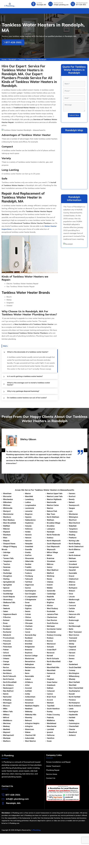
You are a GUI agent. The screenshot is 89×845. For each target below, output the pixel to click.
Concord (72, 606)
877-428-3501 (81, 5)
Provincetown (8, 638)
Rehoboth (7, 635)
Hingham (50, 679)
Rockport (7, 626)
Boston (50, 641)
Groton (72, 656)
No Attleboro (8, 685)
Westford (72, 520)
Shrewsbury (7, 600)
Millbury (6, 715)
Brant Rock (51, 697)
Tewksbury (73, 532)
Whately (72, 679)
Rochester (7, 632)
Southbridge (8, 594)
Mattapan (51, 626)
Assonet (28, 688)
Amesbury (29, 700)
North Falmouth (9, 676)
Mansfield (29, 496)
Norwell (50, 656)
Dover (27, 602)
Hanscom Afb (74, 614)
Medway (6, 726)
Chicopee (28, 623)
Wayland (6, 532)
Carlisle (72, 608)
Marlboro (7, 741)
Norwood (50, 653)
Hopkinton (29, 523)
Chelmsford (73, 579)
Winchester (73, 514)
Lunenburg (29, 499)
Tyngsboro (73, 529)
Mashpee (6, 738)
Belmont (28, 720)
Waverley (28, 718)
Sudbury (6, 570)
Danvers (72, 493)
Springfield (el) (9, 582)
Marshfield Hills (53, 667)
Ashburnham (30, 697)
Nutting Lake (74, 541)
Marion (28, 493)
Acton (71, 623)
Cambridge (51, 594)
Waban (27, 732)
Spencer (6, 588)
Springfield (7, 585)
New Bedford (8, 691)
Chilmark (28, 620)
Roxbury (50, 638)
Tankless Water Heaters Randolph (32, 59)
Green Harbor (52, 682)
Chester (72, 729)
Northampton (74, 703)
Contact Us (50, 778)
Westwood (51, 644)
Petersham (7, 647)
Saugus (72, 508)
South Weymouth (54, 544)
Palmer (6, 650)
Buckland (28, 638)
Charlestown (52, 617)
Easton (28, 588)
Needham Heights (32, 706)
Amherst (72, 735)
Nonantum (29, 703)
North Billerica (74, 549)
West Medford (52, 570)
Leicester (28, 511)
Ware (5, 538)
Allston (50, 606)
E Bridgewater (30, 600)
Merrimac (7, 723)
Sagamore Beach (10, 614)
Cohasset (51, 691)
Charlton (28, 629)
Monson (6, 706)
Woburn (72, 591)
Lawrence (72, 561)
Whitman (6, 505)
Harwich (28, 535)
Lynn (71, 511)
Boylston (28, 653)
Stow (71, 594)
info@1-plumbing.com (61, 5)
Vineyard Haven (9, 544)
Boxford (72, 496)
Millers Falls (8, 712)
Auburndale (29, 738)
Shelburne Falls (9, 602)
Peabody (50, 718)
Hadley (71, 720)
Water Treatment (53, 766)
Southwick (7, 591)
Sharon (6, 606)
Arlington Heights (32, 723)
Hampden (29, 544)
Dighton (28, 608)
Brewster (28, 650)
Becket (27, 670)
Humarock (51, 673)
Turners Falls (8, 558)
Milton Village (52, 552)
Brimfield (28, 644)
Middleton (51, 720)
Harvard (72, 653)
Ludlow (28, 502)
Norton (6, 667)
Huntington (73, 712)
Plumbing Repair (52, 770)
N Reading (7, 700)
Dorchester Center (54, 629)
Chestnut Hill (30, 735)
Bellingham (29, 664)
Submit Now (74, 115)
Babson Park (52, 511)
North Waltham (53, 517)
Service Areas (51, 774)
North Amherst (75, 706)
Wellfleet (6, 526)
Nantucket (7, 697)
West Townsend (75, 632)
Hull (48, 676)
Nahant (72, 502)
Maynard (6, 732)
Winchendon (8, 499)
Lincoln (72, 597)
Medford (50, 573)
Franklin (28, 567)
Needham (28, 709)
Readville (50, 597)
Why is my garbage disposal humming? (23, 391)
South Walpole (9, 597)
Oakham (6, 664)
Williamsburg (74, 676)
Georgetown (74, 567)
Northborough (74, 626)
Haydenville (73, 715)
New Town (51, 514)
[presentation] (3, 450)
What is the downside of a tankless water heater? (27, 352)
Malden (50, 588)
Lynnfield (50, 729)
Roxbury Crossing (54, 635)
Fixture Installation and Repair (58, 762)
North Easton (8, 679)
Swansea (6, 567)
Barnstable (29, 676)
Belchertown (30, 667)
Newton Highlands (54, 499)
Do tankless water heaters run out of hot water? (27, 398)
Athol (27, 685)
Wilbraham (7, 502)
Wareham (7, 535)
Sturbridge (7, 573)
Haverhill (72, 570)
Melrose (50, 564)
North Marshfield (53, 661)
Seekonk (6, 608)
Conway (72, 670)
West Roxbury (52, 608)
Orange (6, 661)
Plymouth (7, 644)
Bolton (71, 611)
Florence (72, 700)
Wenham (50, 703)
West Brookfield (9, 523)
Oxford (6, 653)
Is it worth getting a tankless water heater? (25, 376)
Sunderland (73, 664)
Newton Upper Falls (54, 493)
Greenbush (51, 685)
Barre (27, 673)
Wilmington (73, 517)
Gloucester (29, 558)
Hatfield (72, 718)
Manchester (51, 726)
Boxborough (74, 620)
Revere (49, 579)
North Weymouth (54, 541)
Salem (5, 611)
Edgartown (29, 585)
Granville (28, 549)
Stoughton (7, 576)
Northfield (7, 670)
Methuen (72, 558)
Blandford (73, 732)
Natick (5, 694)
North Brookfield (9, 682)
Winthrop (50, 576)
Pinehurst (73, 538)
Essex (49, 741)
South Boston (52, 623)
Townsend (73, 638)
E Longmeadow (31, 597)
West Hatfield (74, 682)
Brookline (50, 526)
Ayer (70, 661)
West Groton (74, 635)
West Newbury (9, 520)
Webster (6, 529)
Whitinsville (7, 508)
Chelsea (50, 582)
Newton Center (53, 505)
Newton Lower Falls (55, 496)
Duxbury (50, 538)
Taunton (6, 564)
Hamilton (50, 738)
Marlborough (74, 600)
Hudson (72, 602)
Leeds (71, 709)
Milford (6, 718)
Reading (72, 535)
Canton (50, 694)
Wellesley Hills (30, 715)
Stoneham (51, 561)
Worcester (7, 496)
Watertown (29, 729)
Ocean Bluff (51, 650)
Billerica (72, 582)
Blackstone (29, 659)
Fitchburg (29, 576)
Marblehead (51, 723)
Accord (50, 700)
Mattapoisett (8, 735)
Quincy (49, 567)
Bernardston (30, 661)
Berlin (71, 629)
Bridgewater (30, 647)
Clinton (28, 617)
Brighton (50, 602)
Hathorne (50, 735)
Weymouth (51, 549)
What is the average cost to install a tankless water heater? (28, 384)
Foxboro (28, 573)
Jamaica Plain (52, 614)
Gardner (28, 564)
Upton (5, 555)
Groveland (73, 564)
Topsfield (50, 706)
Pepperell (72, 647)
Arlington (29, 726)
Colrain (28, 614)
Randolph (12, 59)
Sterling (6, 579)
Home (4, 59)
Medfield (6, 729)
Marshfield (51, 670)
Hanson (28, 538)
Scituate (50, 647)
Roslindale (51, 611)
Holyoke (28, 526)
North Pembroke (53, 535)
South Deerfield (75, 667)
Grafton (28, 555)
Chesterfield (73, 726)
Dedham (50, 688)
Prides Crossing (53, 715)
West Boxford (74, 523)
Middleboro (7, 720)
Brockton (29, 641)
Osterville (7, 656)
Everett (50, 585)
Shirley (71, 644)
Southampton (74, 691)
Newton (50, 508)
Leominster (29, 508)
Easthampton (30, 591)
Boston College (31, 656)
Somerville (51, 591)
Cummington (74, 723)
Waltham (50, 520)
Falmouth (29, 579)
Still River (72, 641)
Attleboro (29, 682)
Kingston (28, 514)
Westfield (72, 685)
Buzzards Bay (30, 635)
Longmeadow (30, 505)
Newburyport (8, 688)
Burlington (73, 588)
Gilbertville (29, 561)
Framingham (30, 570)
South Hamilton (53, 709)
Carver (27, 632)
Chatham (28, 626)
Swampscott (74, 505)
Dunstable (73, 573)
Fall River (28, 582)
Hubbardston (30, 520)
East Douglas (30, 594)
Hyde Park (51, 600)
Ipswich (50, 732)
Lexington (51, 529)
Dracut (71, 576)
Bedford (72, 617)
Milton (49, 555)
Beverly (71, 499)
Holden (28, 532)
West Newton (30, 741)
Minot (49, 664)
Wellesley (28, 712)
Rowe (5, 623)
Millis (5, 709)
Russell (72, 694)
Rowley (50, 712)
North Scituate (53, 659)
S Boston (7, 617)
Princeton (7, 641)
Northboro (7, 673)
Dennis (27, 611)
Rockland (7, 629)
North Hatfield (74, 697)
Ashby (27, 694)
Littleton (72, 650)
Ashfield (28, 691)
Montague (7, 703)
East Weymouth (53, 547)
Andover (72, 585)
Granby (28, 552)
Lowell (71, 552)
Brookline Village (53, 523)
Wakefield (72, 526)
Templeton (7, 561)
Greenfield (29, 547)
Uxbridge (6, 552)
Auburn (28, 679)
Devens (71, 659)
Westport (7, 511)
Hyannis (28, 517)
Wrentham (7, 493)
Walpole (6, 541)
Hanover (28, 541)
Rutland (6, 620)
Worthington (74, 673)
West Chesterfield (76, 688)
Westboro (7, 517)
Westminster (8, 514)
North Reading (74, 544)
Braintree (50, 558)
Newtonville (51, 502)
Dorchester (51, 632)
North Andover (75, 555)
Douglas (28, 606)
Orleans (6, 659)
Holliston (28, 529)
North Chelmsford (76, 547)
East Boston (52, 620)
